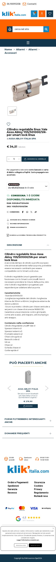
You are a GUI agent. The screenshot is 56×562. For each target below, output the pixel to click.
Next (47, 388)
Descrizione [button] (14, 245)
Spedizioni (13, 486)
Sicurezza (39, 482)
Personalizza (21, 545)
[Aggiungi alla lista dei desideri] (8, 125)
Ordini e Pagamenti (18, 482)
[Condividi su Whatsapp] (27, 212)
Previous (9, 388)
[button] (10, 29)
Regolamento (41, 492)
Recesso (12, 492)
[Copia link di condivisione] (36, 212)
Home (8, 49)
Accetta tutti (35, 545)
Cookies (38, 486)
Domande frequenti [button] (17, 433)
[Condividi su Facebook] (23, 212)
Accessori (11, 53)
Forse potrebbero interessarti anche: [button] (25, 421)
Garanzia (12, 489)
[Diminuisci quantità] (9, 159)
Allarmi (20, 49)
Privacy (38, 489)
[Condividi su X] (31, 212)
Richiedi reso (41, 496)
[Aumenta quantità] (19, 159)
